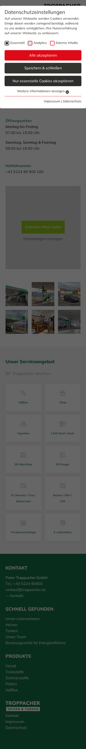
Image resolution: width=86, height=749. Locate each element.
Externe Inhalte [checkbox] (67, 43)
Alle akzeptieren (43, 55)
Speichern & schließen (43, 68)
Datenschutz (72, 101)
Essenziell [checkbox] (17, 43)
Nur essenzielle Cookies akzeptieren (43, 81)
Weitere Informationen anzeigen (41, 91)
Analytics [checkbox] (40, 43)
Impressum (52, 101)
